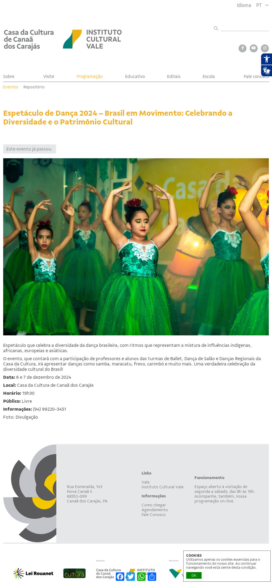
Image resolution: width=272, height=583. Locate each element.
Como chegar (154, 505)
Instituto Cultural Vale (163, 487)
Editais (173, 76)
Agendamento (155, 509)
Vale (146, 482)
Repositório (34, 87)
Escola (209, 76)
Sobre (8, 76)
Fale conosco (256, 76)
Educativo (135, 76)
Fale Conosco (154, 514)
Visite (48, 76)
